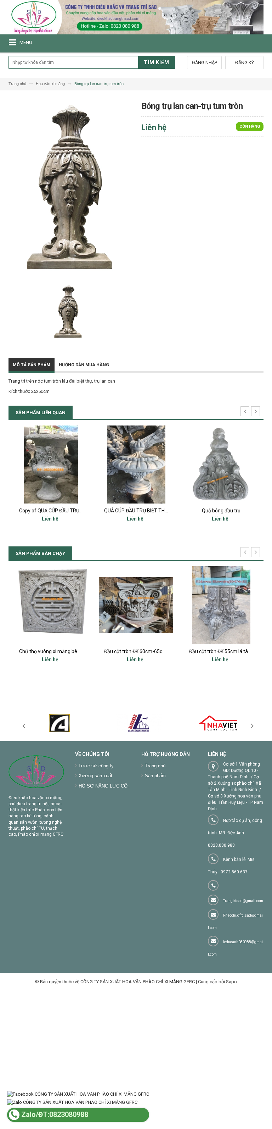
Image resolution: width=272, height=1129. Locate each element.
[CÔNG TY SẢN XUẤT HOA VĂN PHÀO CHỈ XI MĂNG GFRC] (136, 17)
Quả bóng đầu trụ (136, 510)
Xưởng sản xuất (95, 775)
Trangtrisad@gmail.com (243, 901)
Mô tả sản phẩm (31, 364)
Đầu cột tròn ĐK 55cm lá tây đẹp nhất (145, 651)
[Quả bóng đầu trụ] (136, 465)
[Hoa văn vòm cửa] (221, 465)
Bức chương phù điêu (221, 651)
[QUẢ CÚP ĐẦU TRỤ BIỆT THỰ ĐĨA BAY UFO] (51, 465)
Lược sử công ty (96, 765)
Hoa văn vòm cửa (221, 510)
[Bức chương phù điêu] (221, 605)
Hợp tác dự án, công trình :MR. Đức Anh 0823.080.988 (235, 833)
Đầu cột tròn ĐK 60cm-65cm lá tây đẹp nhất (67, 651)
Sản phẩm (155, 775)
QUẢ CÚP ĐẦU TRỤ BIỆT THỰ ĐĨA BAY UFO (66, 510)
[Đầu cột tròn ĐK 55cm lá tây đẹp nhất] (136, 605)
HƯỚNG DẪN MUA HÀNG (84, 364)
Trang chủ (155, 765)
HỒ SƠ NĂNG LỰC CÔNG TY (110, 786)
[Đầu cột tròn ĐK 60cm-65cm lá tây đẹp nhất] (51, 605)
